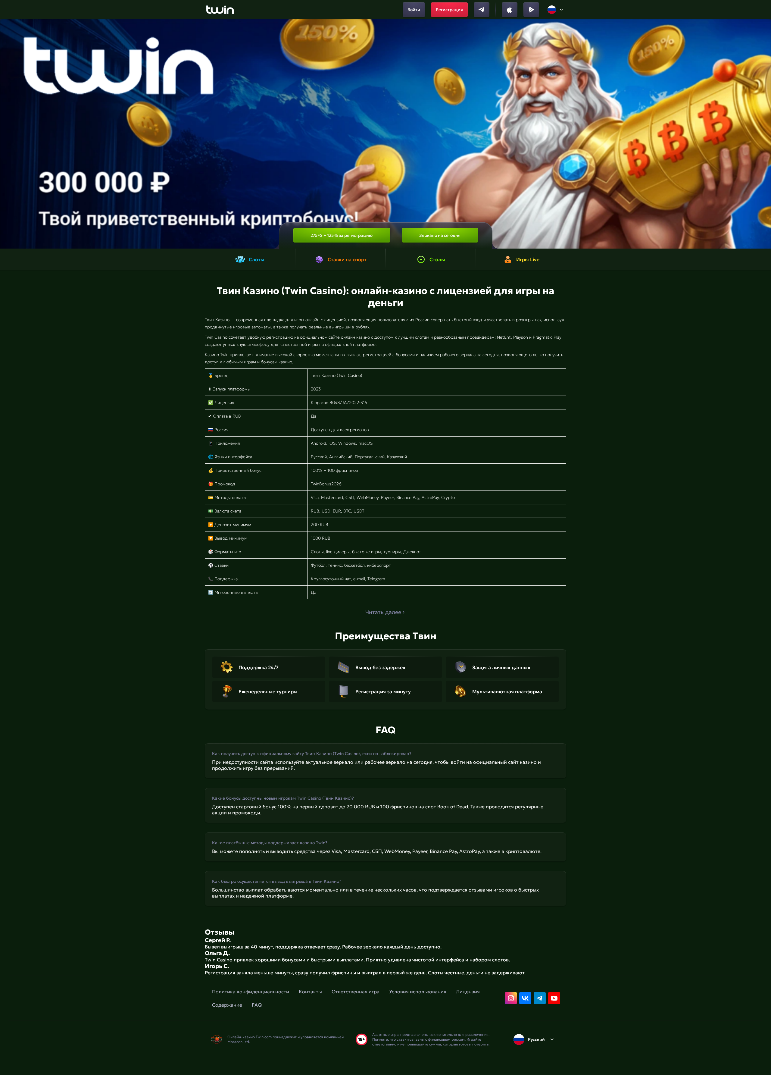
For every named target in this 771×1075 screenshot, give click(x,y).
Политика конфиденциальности (250, 992)
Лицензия (468, 992)
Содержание (227, 1005)
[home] (220, 9)
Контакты (310, 992)
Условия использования (417, 992)
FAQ (257, 1005)
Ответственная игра (355, 992)
